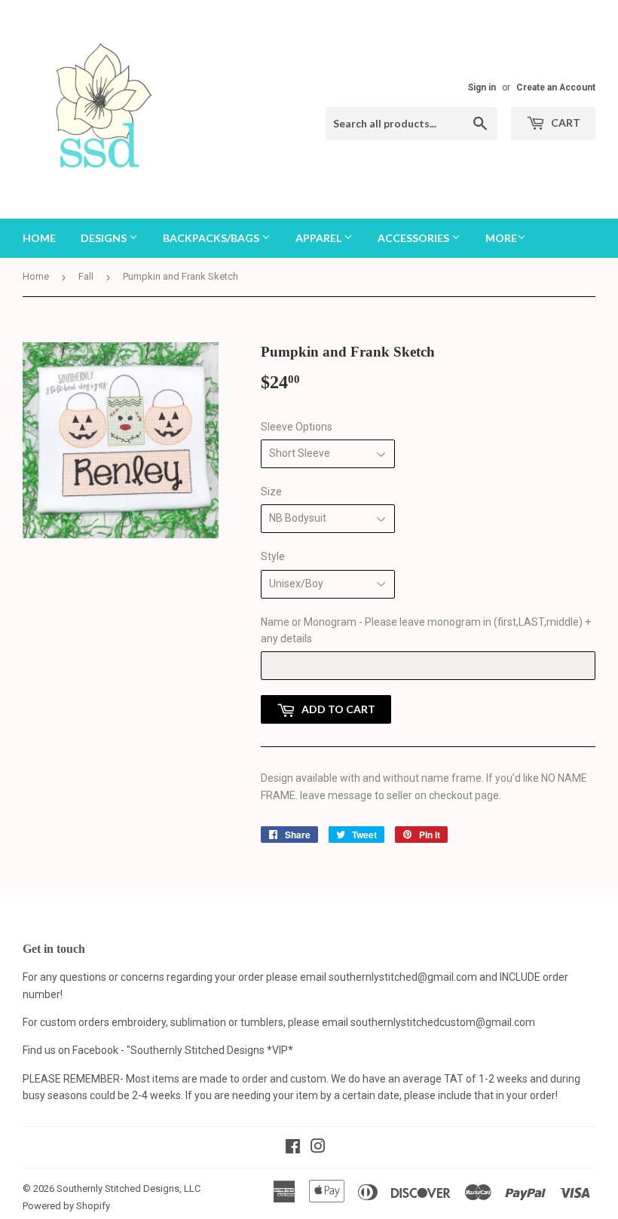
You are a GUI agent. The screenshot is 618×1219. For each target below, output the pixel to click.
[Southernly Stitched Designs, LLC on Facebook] (293, 1148)
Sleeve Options (296, 427)
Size (271, 491)
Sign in (482, 87)
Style (273, 556)
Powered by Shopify (66, 1205)
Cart (564, 122)
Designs (105, 237)
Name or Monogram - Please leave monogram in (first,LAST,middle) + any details (426, 630)
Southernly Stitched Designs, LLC (128, 1188)
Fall (85, 276)
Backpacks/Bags (212, 237)
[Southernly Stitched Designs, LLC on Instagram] (318, 1148)
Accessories (414, 237)
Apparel (319, 237)
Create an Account (555, 87)
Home (39, 237)
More (501, 237)
